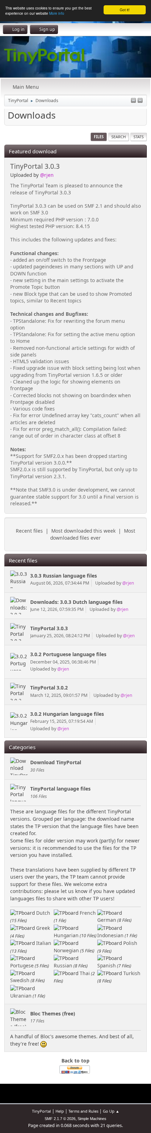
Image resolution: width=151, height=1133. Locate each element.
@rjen (47, 175)
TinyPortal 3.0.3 (35, 166)
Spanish (106, 965)
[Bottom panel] (140, 101)
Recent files (29, 530)
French (88, 912)
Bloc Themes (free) (52, 1013)
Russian (63, 965)
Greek (43, 928)
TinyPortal (41, 1111)
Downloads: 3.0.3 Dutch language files (76, 602)
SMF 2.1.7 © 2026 (60, 1119)
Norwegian (66, 950)
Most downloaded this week (83, 530)
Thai (85, 973)
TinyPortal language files (60, 788)
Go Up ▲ (111, 1111)
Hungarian (66, 935)
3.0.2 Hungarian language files (67, 714)
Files (99, 136)
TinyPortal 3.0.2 (49, 687)
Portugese (22, 965)
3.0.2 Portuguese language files (68, 654)
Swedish (19, 980)
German (106, 920)
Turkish (131, 973)
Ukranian (21, 995)
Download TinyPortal (55, 762)
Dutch (43, 912)
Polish (130, 943)
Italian (43, 943)
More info (56, 13)
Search (118, 136)
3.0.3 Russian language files (63, 575)
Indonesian (110, 935)
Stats (138, 136)
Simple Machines (92, 1119)
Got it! (125, 9)
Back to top (75, 1060)
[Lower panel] (133, 101)
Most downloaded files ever (92, 534)
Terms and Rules (83, 1111)
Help (59, 1111)
